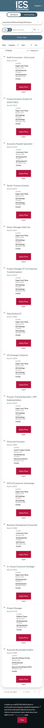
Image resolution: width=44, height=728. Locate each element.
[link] (22, 74)
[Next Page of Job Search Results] (39, 692)
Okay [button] (22, 720)
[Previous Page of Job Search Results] (35, 692)
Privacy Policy (19, 715)
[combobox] (19, 22)
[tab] (14, 14)
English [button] (38, 5)
